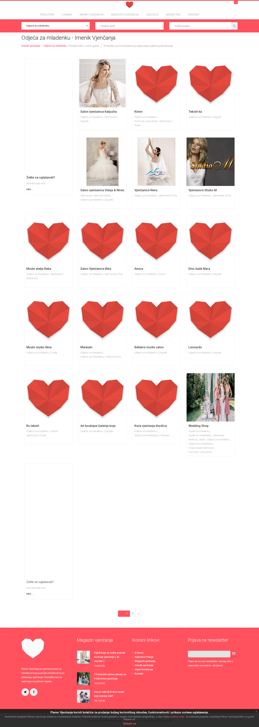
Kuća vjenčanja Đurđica (150, 426)
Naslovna (47, 14)
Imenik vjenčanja (144, 665)
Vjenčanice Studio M (202, 190)
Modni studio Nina (39, 347)
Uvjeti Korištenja (144, 669)
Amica (138, 269)
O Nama (67, 14)
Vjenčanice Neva (145, 190)
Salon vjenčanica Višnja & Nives (102, 190)
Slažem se (129, 723)
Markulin (86, 347)
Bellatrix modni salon (149, 347)
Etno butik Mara (199, 269)
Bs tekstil (32, 426)
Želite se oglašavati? (40, 177)
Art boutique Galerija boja (97, 426)
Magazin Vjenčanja (125, 14)
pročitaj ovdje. (177, 716)
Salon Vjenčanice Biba (95, 269)
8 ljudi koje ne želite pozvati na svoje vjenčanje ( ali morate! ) (109, 656)
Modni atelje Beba (38, 269)
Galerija (152, 14)
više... (29, 189)
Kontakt (194, 14)
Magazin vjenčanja (145, 661)
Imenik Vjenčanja (92, 14)
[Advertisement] (48, 116)
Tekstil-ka (195, 111)
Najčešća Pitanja (144, 656)
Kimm (138, 111)
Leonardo (195, 347)
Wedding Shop (198, 426)
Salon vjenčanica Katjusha (98, 111)
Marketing (173, 14)
